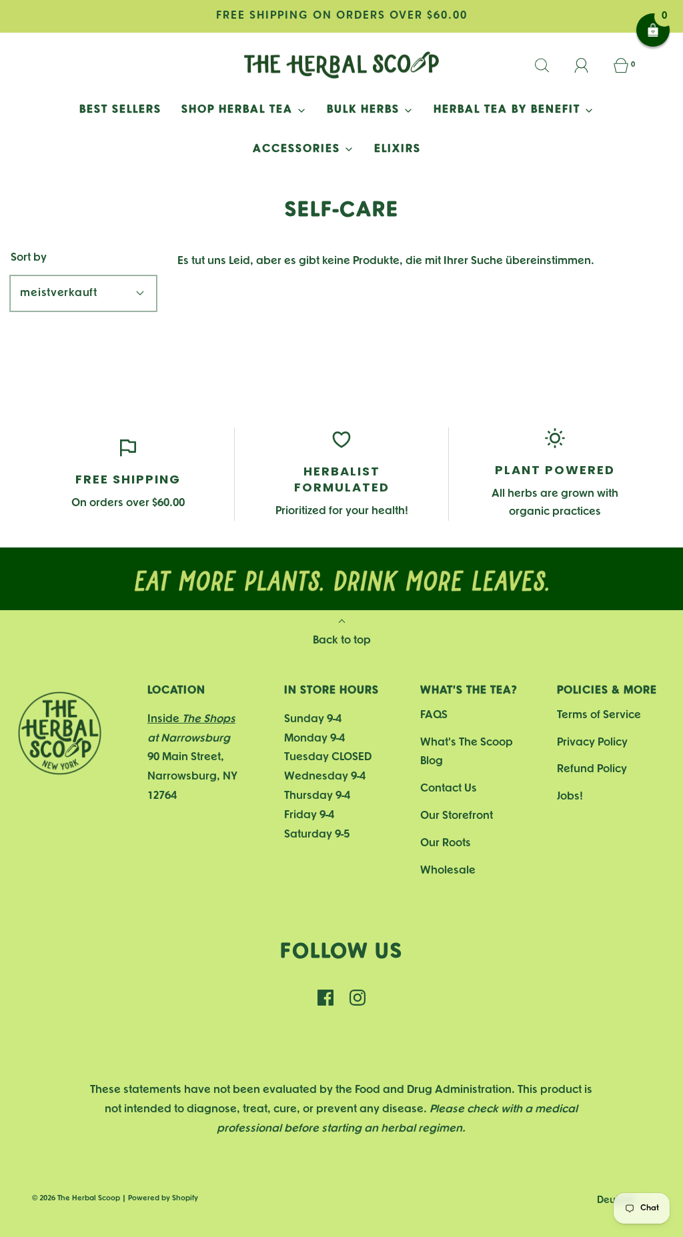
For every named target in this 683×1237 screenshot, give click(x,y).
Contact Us (448, 789)
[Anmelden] (589, 65)
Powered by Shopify (163, 1198)
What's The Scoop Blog (466, 752)
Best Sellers (120, 110)
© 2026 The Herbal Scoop (76, 1198)
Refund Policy (592, 769)
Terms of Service (599, 715)
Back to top (342, 641)
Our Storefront (456, 816)
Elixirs (397, 149)
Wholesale (448, 871)
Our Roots (445, 843)
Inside (191, 719)
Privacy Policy (592, 743)
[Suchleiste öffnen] (549, 65)
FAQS (434, 715)
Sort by (29, 258)
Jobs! (570, 797)
